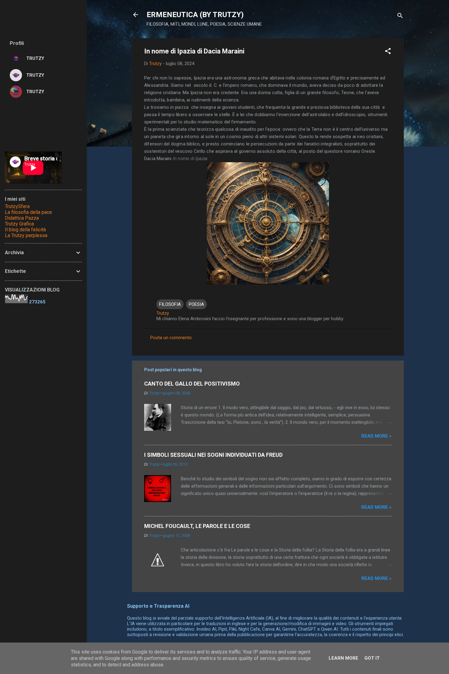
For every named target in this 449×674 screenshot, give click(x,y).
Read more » (376, 436)
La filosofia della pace (28, 212)
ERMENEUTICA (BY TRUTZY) (195, 14)
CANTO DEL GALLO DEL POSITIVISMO (192, 383)
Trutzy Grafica (19, 224)
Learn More (343, 658)
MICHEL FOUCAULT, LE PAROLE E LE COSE (197, 526)
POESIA (196, 304)
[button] (388, 52)
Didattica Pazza (22, 218)
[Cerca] (400, 16)
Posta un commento (171, 337)
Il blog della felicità (25, 230)
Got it (372, 658)
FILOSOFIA (170, 304)
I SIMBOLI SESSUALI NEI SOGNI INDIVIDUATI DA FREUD (213, 455)
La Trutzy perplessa (26, 235)
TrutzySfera (17, 206)
